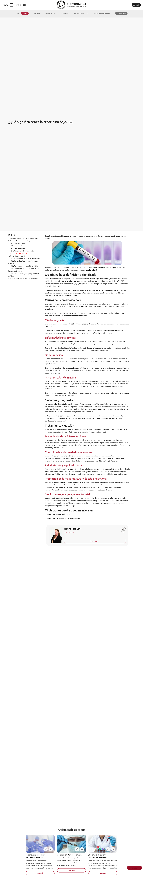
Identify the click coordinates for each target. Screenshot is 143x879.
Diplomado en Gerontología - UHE (57, 514)
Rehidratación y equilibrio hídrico (25, 266)
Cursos (22, 13)
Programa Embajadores (101, 13)
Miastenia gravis (19, 243)
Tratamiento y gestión (17, 256)
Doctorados (64, 13)
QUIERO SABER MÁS (134, 868)
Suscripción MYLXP (80, 13)
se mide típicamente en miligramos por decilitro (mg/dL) (103, 281)
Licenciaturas (50, 13)
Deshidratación (18, 248)
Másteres (37, 13)
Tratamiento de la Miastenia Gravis (25, 258)
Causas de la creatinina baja (19, 241)
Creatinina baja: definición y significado (23, 238)
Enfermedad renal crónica (22, 246)
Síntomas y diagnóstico (18, 253)
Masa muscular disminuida (22, 251)
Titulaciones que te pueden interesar (22, 279)
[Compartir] (45, 849)
